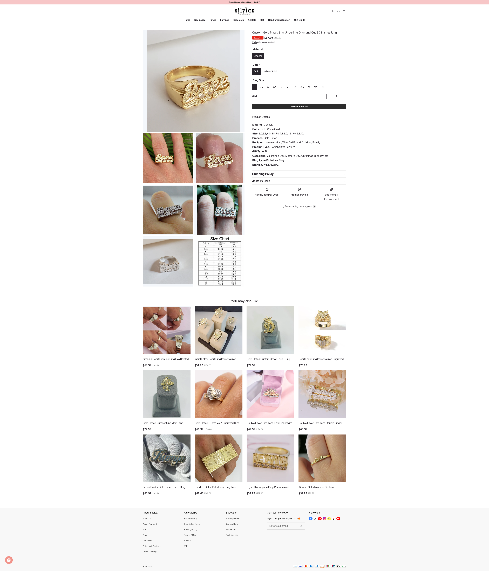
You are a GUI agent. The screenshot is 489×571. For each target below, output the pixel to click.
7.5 (288, 86)
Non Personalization (279, 20)
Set (262, 20)
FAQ (145, 529)
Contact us (147, 540)
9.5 (315, 86)
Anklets (252, 20)
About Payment (150, 524)
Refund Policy (190, 518)
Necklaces (200, 20)
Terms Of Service (192, 535)
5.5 (261, 86)
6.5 (274, 86)
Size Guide (231, 529)
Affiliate (187, 540)
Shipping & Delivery (152, 546)
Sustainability (232, 535)
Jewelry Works (232, 518)
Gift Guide (299, 20)
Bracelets (238, 20)
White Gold (270, 71)
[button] (333, 11)
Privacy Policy (190, 529)
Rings (213, 20)
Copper (258, 55)
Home (187, 20)
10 (323, 86)
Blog (145, 535)
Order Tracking (150, 551)
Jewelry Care (232, 524)
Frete (254, 42)
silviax (150, 567)
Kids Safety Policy (192, 524)
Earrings (224, 20)
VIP (186, 546)
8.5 (302, 86)
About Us (147, 518)
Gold (256, 71)
